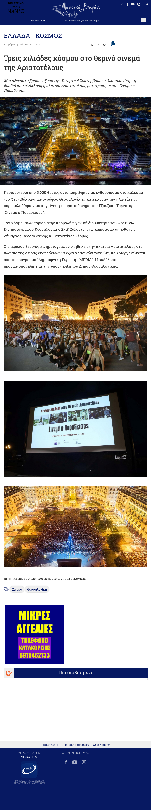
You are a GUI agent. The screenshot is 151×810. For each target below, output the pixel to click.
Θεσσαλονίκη (37, 589)
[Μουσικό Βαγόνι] (75, 323)
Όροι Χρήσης (101, 745)
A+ (93, 45)
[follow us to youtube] (133, 4)
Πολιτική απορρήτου (75, 745)
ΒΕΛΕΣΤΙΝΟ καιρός (15, 8)
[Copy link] (113, 44)
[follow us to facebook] (127, 4)
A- (98, 44)
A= (104, 44)
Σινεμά (17, 589)
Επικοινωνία (49, 745)
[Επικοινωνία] (121, 4)
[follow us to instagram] (138, 4)
